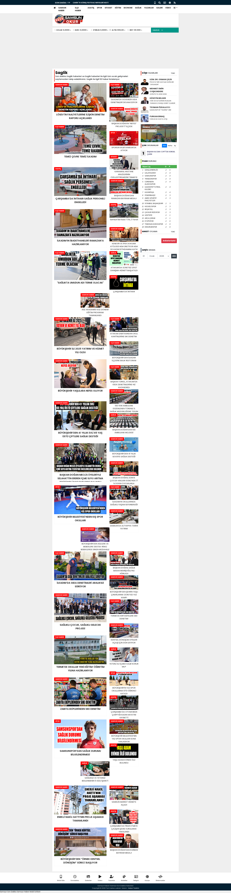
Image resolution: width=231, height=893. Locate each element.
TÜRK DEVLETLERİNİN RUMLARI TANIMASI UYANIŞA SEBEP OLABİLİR (162, 102)
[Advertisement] (115, 50)
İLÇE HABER (78, 9)
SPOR (99, 7)
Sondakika (75, 880)
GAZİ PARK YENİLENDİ (81, 2)
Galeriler (88, 880)
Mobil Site (61, 880)
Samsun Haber (23, 891)
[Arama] (159, 2)
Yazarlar (111, 880)
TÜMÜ (173, 73)
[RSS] (175, 2)
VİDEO (168, 7)
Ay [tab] (175, 146)
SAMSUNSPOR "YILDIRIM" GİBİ (160, 110)
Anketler (124, 880)
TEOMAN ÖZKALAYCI (160, 107)
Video (100, 880)
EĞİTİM (118, 7)
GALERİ (159, 7)
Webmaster (160, 880)
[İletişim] (164, 2)
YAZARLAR (149, 7)
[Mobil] (155, 2)
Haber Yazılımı (133, 888)
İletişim (136, 880)
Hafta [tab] (170, 146)
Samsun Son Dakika (8, 891)
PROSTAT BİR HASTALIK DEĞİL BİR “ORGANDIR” (162, 83)
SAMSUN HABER (62, 9)
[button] (175, 8)
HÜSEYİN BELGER (158, 98)
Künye (147, 880)
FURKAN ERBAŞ (157, 116)
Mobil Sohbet (35, 891)
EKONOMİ (128, 7)
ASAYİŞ (91, 7)
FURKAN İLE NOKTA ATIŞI (158, 119)
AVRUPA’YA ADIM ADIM (158, 94)
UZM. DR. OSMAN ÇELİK (161, 79)
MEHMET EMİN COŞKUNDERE (157, 90)
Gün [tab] (164, 146)
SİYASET (108, 7)
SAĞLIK (138, 7)
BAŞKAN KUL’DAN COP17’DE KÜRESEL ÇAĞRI (159, 153)
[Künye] (170, 2)
